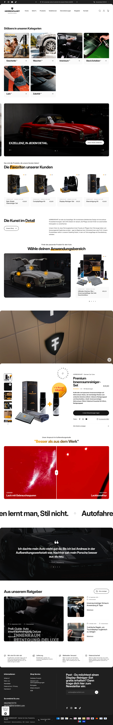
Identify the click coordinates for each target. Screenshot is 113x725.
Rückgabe (33, 685)
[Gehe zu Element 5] (8, 414)
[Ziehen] (56, 472)
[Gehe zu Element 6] (8, 424)
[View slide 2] (91, 301)
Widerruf (7, 678)
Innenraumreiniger (75, 599)
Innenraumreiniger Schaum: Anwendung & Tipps (98, 604)
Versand (27, 722)
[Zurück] (36, 2)
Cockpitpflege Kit (39, 201)
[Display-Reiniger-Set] (69, 184)
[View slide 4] (95, 301)
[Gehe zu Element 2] (8, 387)
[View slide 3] (93, 301)
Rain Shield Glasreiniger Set (12, 202)
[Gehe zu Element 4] (8, 405)
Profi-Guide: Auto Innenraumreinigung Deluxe (24, 630)
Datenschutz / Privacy (11, 686)
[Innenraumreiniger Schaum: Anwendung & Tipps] (76, 606)
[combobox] (101, 2)
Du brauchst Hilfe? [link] (104, 419)
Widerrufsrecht (35, 688)
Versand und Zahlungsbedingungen (37, 681)
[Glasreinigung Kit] (96, 184)
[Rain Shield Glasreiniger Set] (16, 184)
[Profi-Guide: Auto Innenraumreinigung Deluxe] (34, 618)
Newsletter (7, 683)
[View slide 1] (89, 301)
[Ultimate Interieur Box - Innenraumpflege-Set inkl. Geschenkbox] (92, 270)
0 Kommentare (30, 624)
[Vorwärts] (77, 2)
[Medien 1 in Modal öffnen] (40, 400)
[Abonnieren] (96, 692)
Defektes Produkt (35, 678)
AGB (31, 690)
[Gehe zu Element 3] (8, 396)
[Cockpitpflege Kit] (43, 184)
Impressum (7, 689)
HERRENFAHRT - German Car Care (14, 199)
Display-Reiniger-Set (67, 201)
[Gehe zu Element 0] (8, 377)
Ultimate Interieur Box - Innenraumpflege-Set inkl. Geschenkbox (87, 293)
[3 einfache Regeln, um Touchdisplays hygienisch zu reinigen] (76, 632)
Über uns (7, 681)
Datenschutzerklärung (17, 722)
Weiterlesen (11, 636)
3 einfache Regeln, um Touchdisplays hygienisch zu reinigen (97, 629)
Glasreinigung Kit (92, 201)
